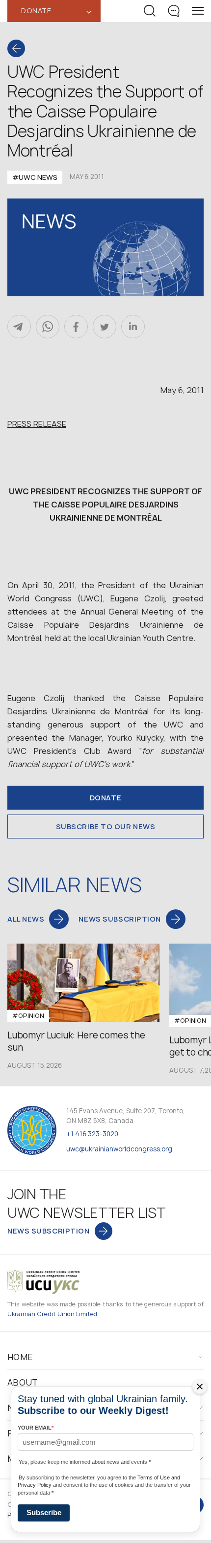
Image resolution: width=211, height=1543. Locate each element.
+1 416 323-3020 (92, 1133)
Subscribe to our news (106, 826)
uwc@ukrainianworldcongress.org (119, 1149)
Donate (105, 797)
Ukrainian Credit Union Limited (52, 1314)
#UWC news (34, 177)
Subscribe (43, 1512)
